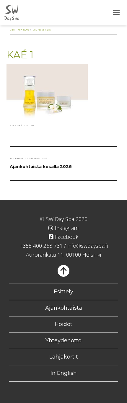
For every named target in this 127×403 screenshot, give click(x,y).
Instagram (66, 227)
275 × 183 (29, 125)
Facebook (65, 236)
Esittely (63, 291)
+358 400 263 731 (41, 245)
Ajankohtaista (63, 308)
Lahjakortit (63, 357)
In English (64, 373)
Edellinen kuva (19, 29)
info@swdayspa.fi (87, 245)
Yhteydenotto (63, 340)
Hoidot (63, 324)
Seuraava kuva (41, 29)
